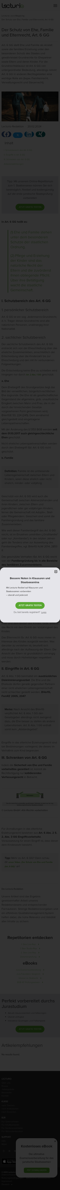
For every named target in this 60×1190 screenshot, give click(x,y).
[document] (30, 595)
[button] (56, 572)
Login (43, 612)
